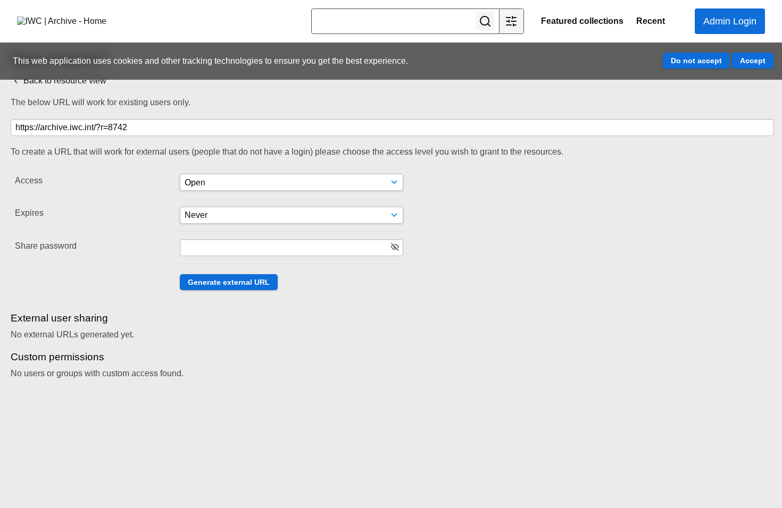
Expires (29, 212)
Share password (46, 245)
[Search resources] (485, 21)
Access (29, 180)
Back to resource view (63, 80)
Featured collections (582, 21)
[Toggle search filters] (511, 21)
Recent (650, 21)
